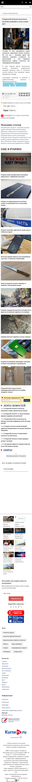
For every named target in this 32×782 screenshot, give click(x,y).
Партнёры (5, 705)
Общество (5, 664)
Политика (5, 666)
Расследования (6, 671)
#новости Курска (8, 632)
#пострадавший (21, 85)
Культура (5, 678)
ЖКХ (3, 680)
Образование (6, 687)
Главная (5, 13)
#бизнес (5, 644)
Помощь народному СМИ (14, 398)
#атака (12, 85)
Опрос (8, 450)
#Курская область (20, 83)
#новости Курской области (11, 636)
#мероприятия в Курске (19, 648)
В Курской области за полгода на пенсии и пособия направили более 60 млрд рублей (15, 421)
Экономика (5, 675)
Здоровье (4, 682)
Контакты (5, 702)
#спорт (5, 648)
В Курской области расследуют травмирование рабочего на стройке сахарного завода (13, 390)
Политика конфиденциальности (12, 710)
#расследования (17, 644)
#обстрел (6, 85)
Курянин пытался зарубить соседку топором (16, 337)
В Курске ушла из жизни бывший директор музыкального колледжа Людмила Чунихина (16, 428)
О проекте (5, 699)
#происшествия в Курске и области (14, 640)
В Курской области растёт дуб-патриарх (13, 135)
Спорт (4, 673)
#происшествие (8, 83)
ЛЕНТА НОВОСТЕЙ (14, 405)
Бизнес (4, 684)
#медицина (6, 651)
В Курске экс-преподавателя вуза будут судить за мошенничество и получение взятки (14, 203)
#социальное (18, 651)
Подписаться (16, 599)
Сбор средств (6, 708)
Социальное (5, 689)
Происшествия (13, 13)
